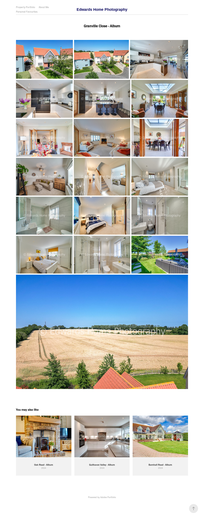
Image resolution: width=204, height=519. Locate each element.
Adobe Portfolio (108, 497)
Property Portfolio (25, 7)
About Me (44, 7)
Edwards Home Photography (102, 9)
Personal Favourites (26, 11)
